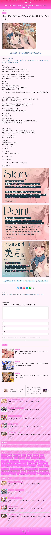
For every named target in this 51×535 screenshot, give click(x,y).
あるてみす (43, 460)
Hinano (16, 458)
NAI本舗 (27, 458)
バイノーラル (18, 294)
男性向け (42, 294)
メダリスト (24, 471)
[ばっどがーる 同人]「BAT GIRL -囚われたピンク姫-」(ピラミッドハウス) (26, 418)
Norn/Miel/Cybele (5, 460)
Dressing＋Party (5, 458)
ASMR (4, 294)
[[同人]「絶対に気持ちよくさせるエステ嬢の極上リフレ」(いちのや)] (27, 288)
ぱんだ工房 (15, 466)
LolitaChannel (21, 458)
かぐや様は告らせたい (32, 463)
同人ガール (27, 2)
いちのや (10, 58)
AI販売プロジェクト (17, 455)
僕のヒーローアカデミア (44, 471)
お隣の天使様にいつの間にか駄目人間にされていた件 (16, 463)
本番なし (38, 294)
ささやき (10, 294)
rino (21, 460)
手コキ (35, 294)
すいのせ (3, 466)
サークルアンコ (13, 468)
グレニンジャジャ (5, 468)
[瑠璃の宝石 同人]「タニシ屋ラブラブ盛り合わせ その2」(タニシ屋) (25, 426)
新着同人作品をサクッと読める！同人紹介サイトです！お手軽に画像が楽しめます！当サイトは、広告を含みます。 (25, 529)
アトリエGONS (40, 466)
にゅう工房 (9, 466)
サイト (3, 331)
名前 (3, 321)
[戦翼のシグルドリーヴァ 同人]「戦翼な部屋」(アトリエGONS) (24, 410)
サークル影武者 (21, 468)
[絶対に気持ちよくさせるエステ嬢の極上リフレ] (25, 202)
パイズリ (14, 294)
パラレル (35, 468)
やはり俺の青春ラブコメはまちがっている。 (27, 466)
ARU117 (24, 455)
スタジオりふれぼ (29, 468)
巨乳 (29, 294)
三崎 (37, 471)
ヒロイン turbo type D (43, 468)
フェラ (23, 294)
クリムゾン (47, 466)
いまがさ (3, 463)
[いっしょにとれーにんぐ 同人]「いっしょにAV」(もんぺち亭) (24, 401)
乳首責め (26, 294)
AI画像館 (9, 455)
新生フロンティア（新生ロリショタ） (9, 474)
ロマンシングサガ (31, 471)
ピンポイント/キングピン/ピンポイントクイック (11, 471)
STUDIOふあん (30, 460)
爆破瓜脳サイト (40, 474)
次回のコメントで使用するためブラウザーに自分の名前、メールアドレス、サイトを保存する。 (22, 337)
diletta (41, 455)
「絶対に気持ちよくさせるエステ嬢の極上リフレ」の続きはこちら (25, 281)
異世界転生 (47, 474)
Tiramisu (37, 460)
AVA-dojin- (30, 455)
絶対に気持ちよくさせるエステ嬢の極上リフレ (25, 53)
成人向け (32, 294)
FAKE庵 (11, 458)
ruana (25, 460)
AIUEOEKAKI (4, 455)
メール (4, 326)
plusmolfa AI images (14, 460)
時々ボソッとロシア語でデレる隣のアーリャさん (26, 474)
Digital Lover (36, 455)
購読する (5, 442)
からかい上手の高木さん (42, 463)
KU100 (7, 294)
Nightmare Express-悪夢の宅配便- (37, 458)
